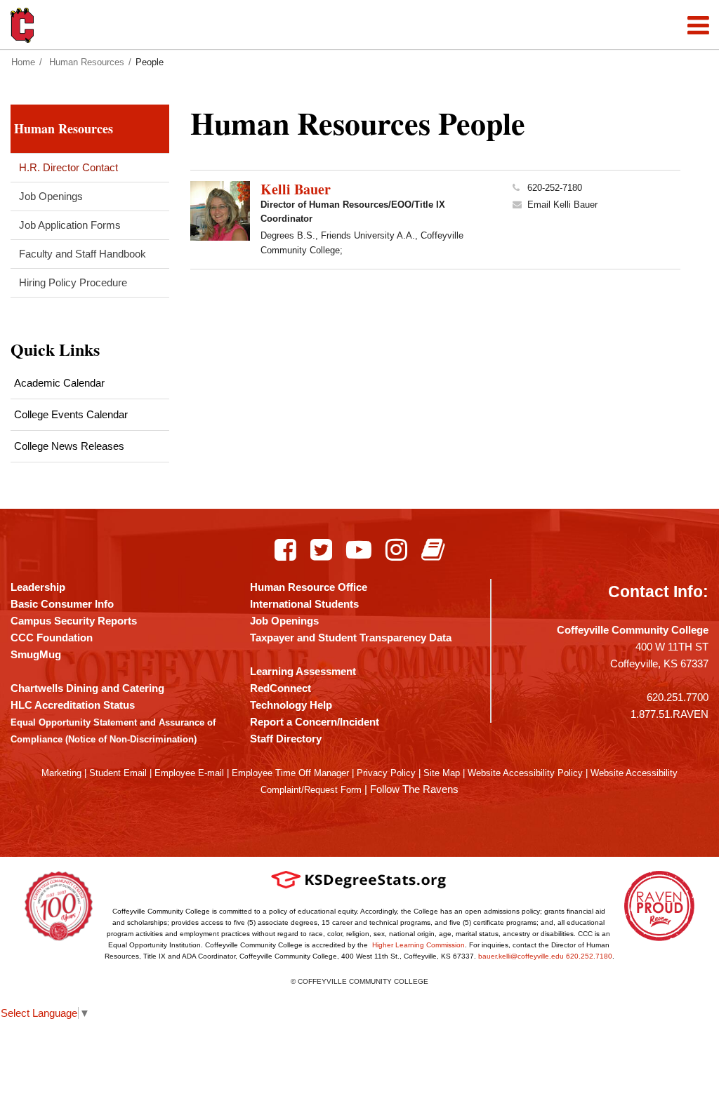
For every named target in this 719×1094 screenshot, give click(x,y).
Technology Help (291, 705)
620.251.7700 (677, 697)
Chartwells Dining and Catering (87, 688)
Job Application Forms (70, 225)
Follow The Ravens (414, 789)
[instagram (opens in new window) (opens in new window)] (396, 549)
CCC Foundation (52, 637)
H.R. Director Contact (68, 167)
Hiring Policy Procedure (73, 282)
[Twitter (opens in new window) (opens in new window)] (321, 549)
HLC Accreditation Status (73, 705)
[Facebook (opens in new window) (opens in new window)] (285, 549)
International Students (304, 604)
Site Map (441, 773)
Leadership (38, 587)
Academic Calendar (59, 383)
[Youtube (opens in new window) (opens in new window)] (358, 549)
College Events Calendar (71, 414)
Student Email (118, 773)
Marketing (61, 773)
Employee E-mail (189, 773)
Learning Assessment (303, 671)
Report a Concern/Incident (314, 722)
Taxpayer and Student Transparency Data (350, 637)
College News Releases (69, 446)
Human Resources (86, 62)
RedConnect (280, 688)
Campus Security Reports (74, 621)
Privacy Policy (386, 773)
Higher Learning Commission (418, 945)
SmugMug (36, 654)
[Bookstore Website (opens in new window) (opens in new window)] (432, 549)
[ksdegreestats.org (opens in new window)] (359, 879)
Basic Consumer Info (62, 604)
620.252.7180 (589, 956)
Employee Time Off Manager (290, 773)
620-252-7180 (554, 187)
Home (23, 62)
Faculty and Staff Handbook (82, 254)
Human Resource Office (308, 587)
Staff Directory (286, 739)
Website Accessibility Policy (525, 773)
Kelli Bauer (295, 189)
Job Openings (51, 196)
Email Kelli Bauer (562, 204)
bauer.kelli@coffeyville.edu (521, 956)
